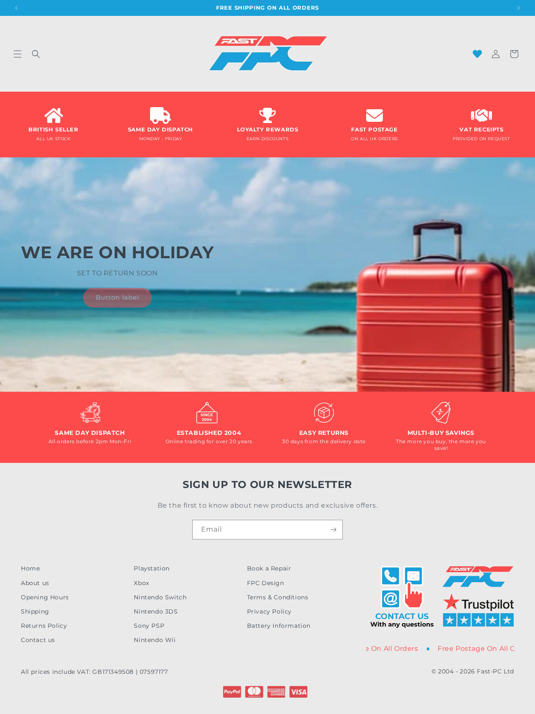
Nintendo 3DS (156, 611)
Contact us (38, 640)
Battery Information (279, 625)
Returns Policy (44, 625)
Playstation (152, 568)
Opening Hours (45, 597)
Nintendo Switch (160, 597)
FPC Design (265, 583)
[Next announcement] (519, 8)
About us (35, 583)
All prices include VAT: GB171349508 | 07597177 (94, 671)
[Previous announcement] (16, 8)
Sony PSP (149, 625)
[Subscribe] (333, 529)
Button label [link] (117, 297)
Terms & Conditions (277, 597)
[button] (17, 54)
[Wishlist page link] (477, 54)
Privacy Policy (269, 611)
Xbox (141, 583)
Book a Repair (269, 568)
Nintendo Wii (155, 640)
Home (30, 568)
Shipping (35, 611)
